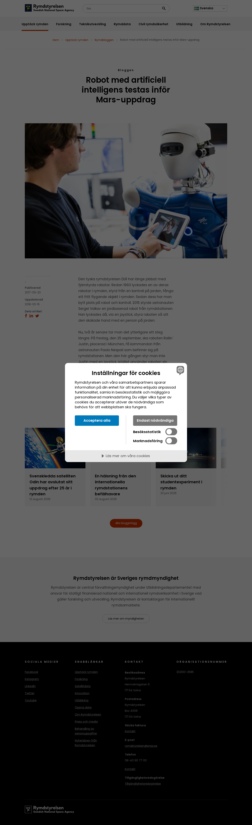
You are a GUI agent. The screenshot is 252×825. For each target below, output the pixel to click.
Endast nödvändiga (155, 420)
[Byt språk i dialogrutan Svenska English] (179, 370)
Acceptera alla (96, 420)
